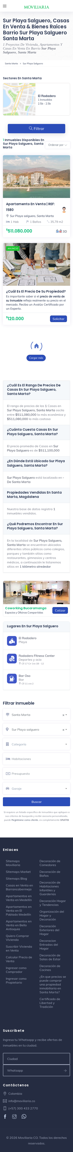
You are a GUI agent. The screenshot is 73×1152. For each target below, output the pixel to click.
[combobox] (41, 714)
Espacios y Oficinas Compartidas (24, 612)
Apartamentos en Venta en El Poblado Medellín (19, 910)
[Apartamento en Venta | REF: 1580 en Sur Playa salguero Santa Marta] (36, 176)
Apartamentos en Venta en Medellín (19, 898)
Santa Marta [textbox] (38, 715)
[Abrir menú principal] (4, 6)
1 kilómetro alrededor (35, 566)
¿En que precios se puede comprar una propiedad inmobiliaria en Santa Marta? (53, 984)
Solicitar (58, 319)
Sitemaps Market (18, 872)
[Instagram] (15, 1117)
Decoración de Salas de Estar (50, 957)
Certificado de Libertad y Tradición (50, 1003)
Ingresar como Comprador (16, 970)
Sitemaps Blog (16, 878)
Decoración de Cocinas (50, 968)
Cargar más (36, 357)
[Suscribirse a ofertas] (65, 1070)
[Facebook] (5, 1117)
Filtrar (38, 128)
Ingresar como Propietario (16, 980)
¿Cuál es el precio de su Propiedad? (36, 291)
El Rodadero (47, 96)
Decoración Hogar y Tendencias (53, 903)
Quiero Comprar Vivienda (17, 938)
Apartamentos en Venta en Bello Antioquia (19, 925)
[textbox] (41, 744)
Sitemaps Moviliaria (13, 863)
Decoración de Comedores (50, 863)
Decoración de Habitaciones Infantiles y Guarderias (50, 888)
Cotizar (60, 610)
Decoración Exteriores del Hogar (49, 930)
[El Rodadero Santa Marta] (19, 99)
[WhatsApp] (24, 1117)
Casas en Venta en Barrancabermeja (19, 887)
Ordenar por (55, 145)
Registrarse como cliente (24, 819)
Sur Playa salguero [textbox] (38, 730)
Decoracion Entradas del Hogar (49, 944)
